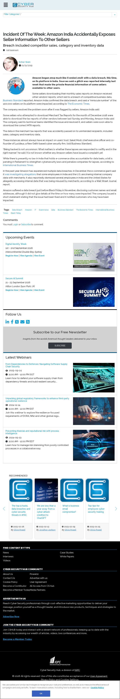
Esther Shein (24, 62)
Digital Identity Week (16, 244)
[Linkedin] (8, 322)
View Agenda (26, 256)
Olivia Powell (52, 530)
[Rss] (28, 322)
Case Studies (66, 552)
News (6, 552)
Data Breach (17, 210)
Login (15, 224)
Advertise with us (38, 578)
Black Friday (16, 213)
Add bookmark (12, 50)
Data (53, 210)
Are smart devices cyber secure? (104, 507)
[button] (60, 14)
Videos (6, 560)
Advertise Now (11, 616)
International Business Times (18, 165)
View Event (39, 256)
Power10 (34, 574)
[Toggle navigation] (6, 5)
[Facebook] (12, 322)
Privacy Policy (48, 679)
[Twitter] (17, 322)
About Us (8, 574)
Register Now (12, 256)
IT (36, 210)
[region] (60, 689)
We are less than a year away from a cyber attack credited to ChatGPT (27, 512)
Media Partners (37, 590)
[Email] (22, 322)
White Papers (67, 556)
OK (41, 693)
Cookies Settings (70, 679)
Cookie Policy (10, 582)
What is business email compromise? (52, 509)
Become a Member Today (16, 590)
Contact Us (9, 578)
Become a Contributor (14, 586)
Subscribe (26, 224)
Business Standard (13, 100)
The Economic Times (78, 103)
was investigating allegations (20, 174)
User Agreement (38, 582)
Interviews (8, 556)
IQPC (77, 670)
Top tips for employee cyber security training (77, 509)
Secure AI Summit (14, 278)
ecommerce (44, 210)
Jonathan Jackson (29, 530)
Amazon (28, 210)
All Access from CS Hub (42, 586)
